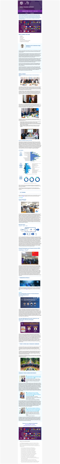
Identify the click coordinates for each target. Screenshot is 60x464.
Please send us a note (27, 425)
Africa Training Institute (28, 424)
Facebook (33, 424)
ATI (26, 14)
